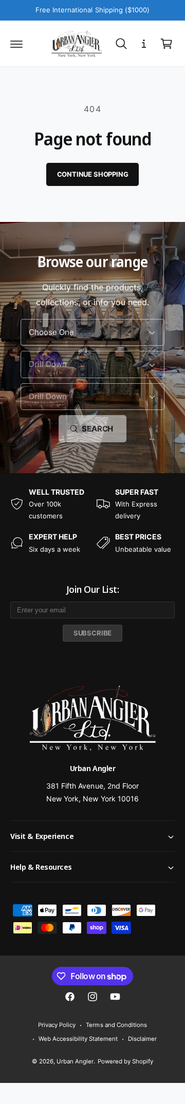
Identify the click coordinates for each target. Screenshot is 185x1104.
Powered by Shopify (125, 1061)
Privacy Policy (57, 1024)
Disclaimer (142, 1038)
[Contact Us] (144, 43)
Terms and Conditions (116, 1024)
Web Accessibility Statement (78, 1038)
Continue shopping (92, 174)
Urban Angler (75, 1061)
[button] (16, 43)
